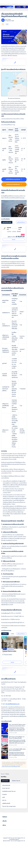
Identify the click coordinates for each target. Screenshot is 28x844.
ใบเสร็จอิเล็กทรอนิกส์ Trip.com (9, 791)
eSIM (3, 797)
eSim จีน (4, 800)
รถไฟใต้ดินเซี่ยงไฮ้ (6, 803)
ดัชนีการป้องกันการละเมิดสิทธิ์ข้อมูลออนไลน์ (11, 766)
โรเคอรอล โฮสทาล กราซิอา (9, 651)
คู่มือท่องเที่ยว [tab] (5, 780)
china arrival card (6, 785)
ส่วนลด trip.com (6, 788)
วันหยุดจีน (4, 794)
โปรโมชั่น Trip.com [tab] (16, 780)
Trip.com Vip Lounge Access (9, 806)
